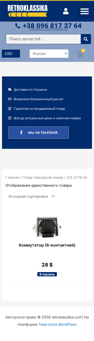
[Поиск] (86, 39)
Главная (13, 177)
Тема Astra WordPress (57, 324)
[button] (85, 11)
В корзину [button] (47, 274)
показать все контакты (48, 29)
